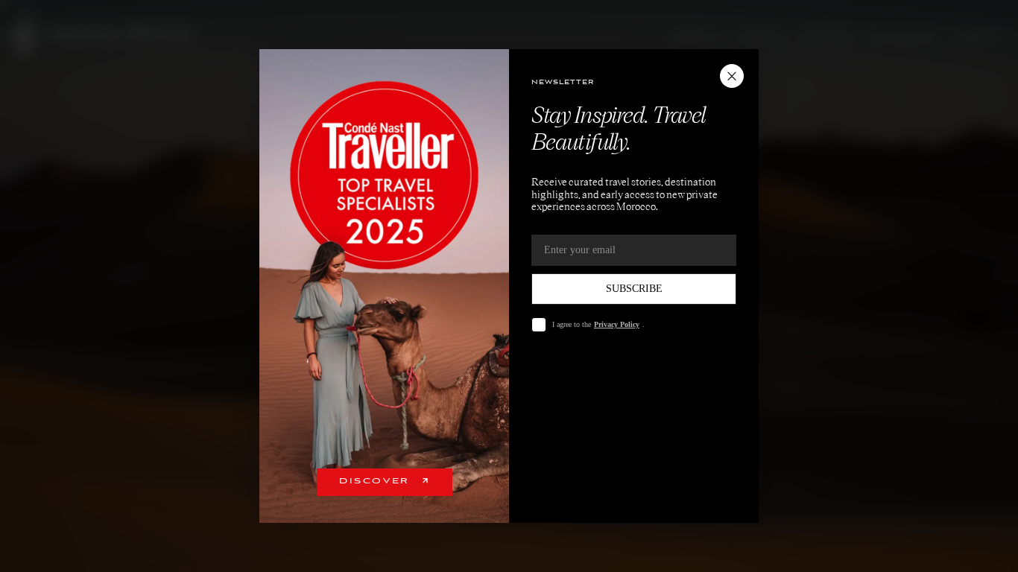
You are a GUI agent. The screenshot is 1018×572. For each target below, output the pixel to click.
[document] (509, 286)
